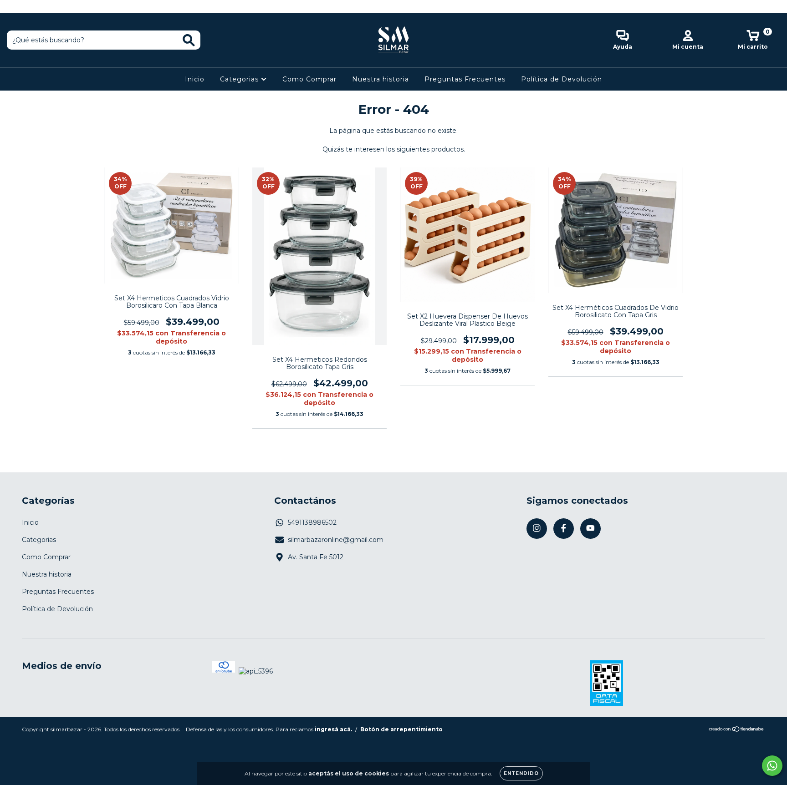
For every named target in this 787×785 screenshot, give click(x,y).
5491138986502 (312, 522)
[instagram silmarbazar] (13, 6)
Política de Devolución (561, 79)
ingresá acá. (333, 729)
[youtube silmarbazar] (40, 6)
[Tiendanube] (736, 729)
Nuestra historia (380, 79)
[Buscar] (188, 40)
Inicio (194, 79)
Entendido (521, 773)
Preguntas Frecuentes (465, 79)
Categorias (240, 79)
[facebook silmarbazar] (27, 6)
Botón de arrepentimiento (401, 729)
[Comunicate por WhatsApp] (772, 765)
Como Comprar (309, 79)
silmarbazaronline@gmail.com (335, 540)
